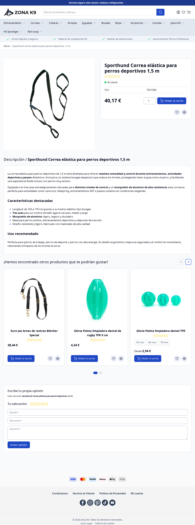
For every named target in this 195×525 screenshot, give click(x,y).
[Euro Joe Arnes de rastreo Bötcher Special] (34, 299)
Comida (156, 23)
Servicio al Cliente (83, 493)
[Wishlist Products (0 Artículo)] (183, 12)
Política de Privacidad (112, 493)
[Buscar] (160, 12)
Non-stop (33, 31)
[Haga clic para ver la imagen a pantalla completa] (49, 104)
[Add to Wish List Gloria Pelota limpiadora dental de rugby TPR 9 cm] (114, 358)
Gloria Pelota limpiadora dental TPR (160, 331)
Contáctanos (60, 493)
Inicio (6, 46)
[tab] (95, 373)
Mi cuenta (137, 493)
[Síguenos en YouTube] (112, 503)
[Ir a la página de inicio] (20, 12)
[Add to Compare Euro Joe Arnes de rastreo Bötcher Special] (58, 358)
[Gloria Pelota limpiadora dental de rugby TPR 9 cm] (97, 299)
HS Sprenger (11, 31)
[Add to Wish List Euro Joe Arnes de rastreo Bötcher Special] (50, 358)
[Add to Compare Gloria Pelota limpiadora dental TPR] (184, 358)
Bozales (105, 23)
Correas (35, 23)
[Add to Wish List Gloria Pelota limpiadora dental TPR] (177, 358)
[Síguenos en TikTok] (105, 503)
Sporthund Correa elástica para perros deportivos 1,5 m (41, 46)
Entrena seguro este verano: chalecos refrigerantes (96, 2)
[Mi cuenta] (178, 12)
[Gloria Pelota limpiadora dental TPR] (160, 299)
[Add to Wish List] (177, 112)
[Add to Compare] (184, 112)
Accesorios (137, 23)
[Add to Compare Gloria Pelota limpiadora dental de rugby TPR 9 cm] (121, 358)
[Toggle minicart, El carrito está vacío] (188, 12)
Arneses (72, 23)
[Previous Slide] (181, 262)
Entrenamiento (12, 23)
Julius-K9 (176, 23)
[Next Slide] (188, 262)
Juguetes (87, 23)
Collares (53, 23)
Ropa (118, 23)
